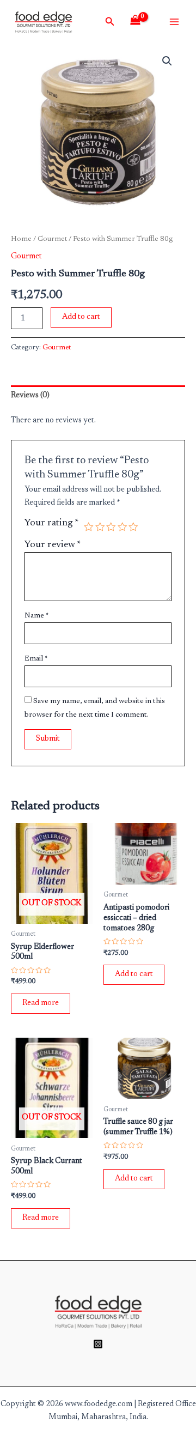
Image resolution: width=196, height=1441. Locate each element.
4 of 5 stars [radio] (122, 527)
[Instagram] (98, 1344)
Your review (52, 545)
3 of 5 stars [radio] (111, 527)
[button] (167, 61)
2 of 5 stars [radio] (100, 527)
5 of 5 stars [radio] (133, 527)
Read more (40, 1003)
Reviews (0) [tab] (30, 395)
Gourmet (52, 239)
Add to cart (81, 317)
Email (36, 659)
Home (21, 239)
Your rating (51, 523)
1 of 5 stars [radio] (89, 527)
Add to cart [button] (134, 974)
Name (36, 616)
